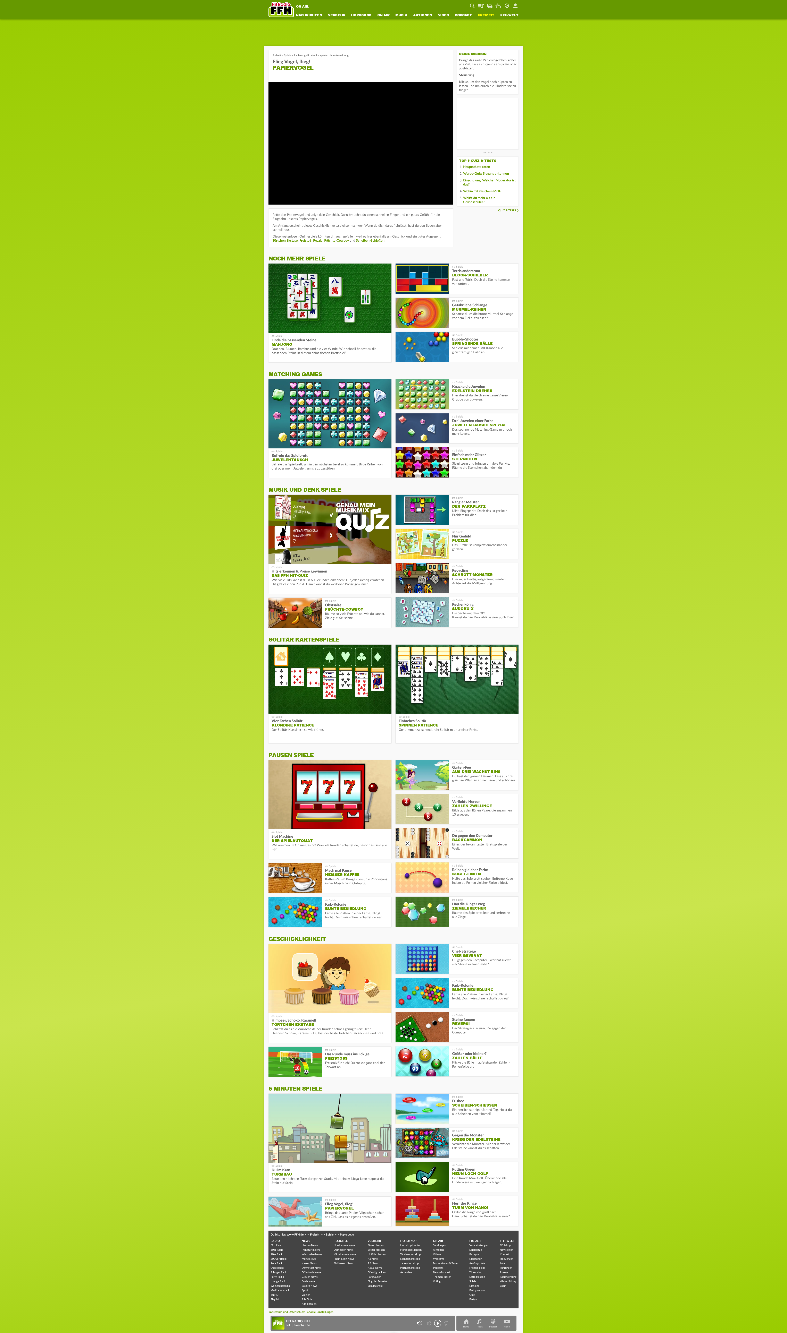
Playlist (481, 4)
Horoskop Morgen (411, 1250)
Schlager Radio (279, 1272)
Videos (437, 1254)
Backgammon (477, 1290)
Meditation (475, 1259)
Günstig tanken (377, 1272)
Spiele (287, 55)
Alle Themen (309, 1304)
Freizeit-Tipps (477, 1268)
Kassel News (309, 1263)
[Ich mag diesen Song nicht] (445, 1323)
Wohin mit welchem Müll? (482, 191)
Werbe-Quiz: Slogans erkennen (486, 173)
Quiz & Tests (507, 210)
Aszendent (406, 1272)
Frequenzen (506, 1259)
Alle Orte (307, 1299)
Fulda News (308, 1281)
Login (503, 1286)
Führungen (506, 1268)
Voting (437, 1281)
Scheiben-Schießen (370, 240)
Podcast (463, 15)
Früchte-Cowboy (336, 240)
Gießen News (310, 1277)
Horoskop (361, 15)
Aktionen (422, 15)
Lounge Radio (278, 1281)
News (306, 1241)
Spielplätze (475, 1250)
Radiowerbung (508, 1277)
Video (443, 15)
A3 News (373, 1259)
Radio (275, 1241)
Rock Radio (277, 1263)
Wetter (498, 4)
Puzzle (318, 240)
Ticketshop (475, 1272)
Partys (473, 1299)
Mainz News (309, 1259)
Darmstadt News (312, 1268)
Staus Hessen (375, 1245)
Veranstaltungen (478, 1245)
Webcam (507, 4)
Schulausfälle (375, 1286)
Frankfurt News (311, 1250)
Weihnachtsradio (280, 1286)
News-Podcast (441, 1272)
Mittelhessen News (345, 1254)
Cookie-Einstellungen (320, 1312)
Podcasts (438, 1268)
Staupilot (490, 4)
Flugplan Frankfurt (378, 1281)
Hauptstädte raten (476, 167)
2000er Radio (279, 1259)
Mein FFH (515, 4)
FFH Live (276, 1245)
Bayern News (309, 1286)
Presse (504, 1272)
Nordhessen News (344, 1245)
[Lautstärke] (419, 1323)
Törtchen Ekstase (285, 240)
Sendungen (439, 1245)
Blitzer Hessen (376, 1250)
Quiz (472, 1295)
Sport (305, 1290)
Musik (401, 15)
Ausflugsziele (477, 1263)
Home (466, 1327)
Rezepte (474, 1254)
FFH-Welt (509, 15)
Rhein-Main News (344, 1259)
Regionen (341, 1241)
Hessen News (310, 1245)
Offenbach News (311, 1272)
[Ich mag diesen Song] (429, 1323)
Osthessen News (344, 1250)
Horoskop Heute (410, 1245)
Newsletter (506, 1250)
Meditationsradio (280, 1290)
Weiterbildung (508, 1281)
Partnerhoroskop (410, 1268)
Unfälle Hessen (377, 1254)
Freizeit (486, 15)
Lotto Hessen (477, 1277)
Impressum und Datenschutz (286, 1312)
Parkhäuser (374, 1277)
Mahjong (474, 1286)
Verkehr (336, 15)
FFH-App (505, 1245)
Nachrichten (309, 15)
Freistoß (305, 240)
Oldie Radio (277, 1268)
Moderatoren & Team (445, 1263)
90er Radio (277, 1254)
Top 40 (275, 1295)
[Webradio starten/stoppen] (437, 1323)
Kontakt (504, 1254)
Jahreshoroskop (409, 1263)
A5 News (373, 1263)
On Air (383, 15)
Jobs (502, 1263)
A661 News (375, 1268)
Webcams (438, 1259)
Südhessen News (344, 1263)
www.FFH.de (295, 1234)
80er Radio (277, 1250)
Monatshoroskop (410, 1259)
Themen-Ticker (442, 1277)
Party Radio (277, 1277)
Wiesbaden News (312, 1254)
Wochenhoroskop (410, 1254)
